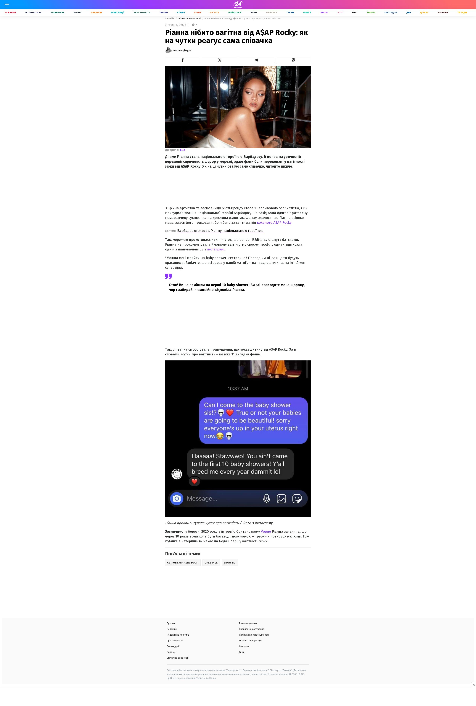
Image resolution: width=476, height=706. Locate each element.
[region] (238, 697)
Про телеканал (175, 640)
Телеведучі (173, 646)
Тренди (462, 12)
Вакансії (171, 652)
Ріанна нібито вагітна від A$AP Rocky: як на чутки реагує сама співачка (242, 18)
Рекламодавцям (248, 623)
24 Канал (10, 12)
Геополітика (33, 12)
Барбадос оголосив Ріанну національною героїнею (220, 231)
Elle (182, 150)
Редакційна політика (178, 634)
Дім (408, 12)
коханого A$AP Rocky (274, 222)
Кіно (355, 12)
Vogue (266, 531)
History (443, 12)
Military (271, 12)
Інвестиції (117, 12)
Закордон (390, 12)
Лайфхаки (234, 12)
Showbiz (170, 18)
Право (164, 12)
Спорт (181, 12)
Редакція (172, 629)
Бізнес (78, 12)
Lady (340, 12)
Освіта (214, 12)
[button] (182, 60)
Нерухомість (142, 12)
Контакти (244, 646)
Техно (290, 12)
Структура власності (178, 657)
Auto (253, 12)
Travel (371, 12)
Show (324, 12)
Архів (242, 652)
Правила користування (251, 629)
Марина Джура (182, 50)
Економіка (58, 12)
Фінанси (96, 12)
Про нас (171, 623)
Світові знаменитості (189, 18)
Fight (197, 12)
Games (307, 12)
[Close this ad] (473, 684)
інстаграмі (215, 249)
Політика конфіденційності (254, 634)
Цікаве (424, 12)
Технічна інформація (250, 640)
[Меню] (7, 4)
